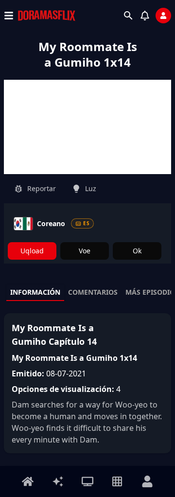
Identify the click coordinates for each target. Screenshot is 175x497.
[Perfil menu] (147, 481)
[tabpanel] (87, 383)
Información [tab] (35, 292)
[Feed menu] (58, 481)
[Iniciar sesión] (163, 15)
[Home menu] (28, 481)
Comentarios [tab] (93, 292)
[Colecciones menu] (117, 481)
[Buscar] (128, 15)
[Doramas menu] (87, 481)
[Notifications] (145, 15)
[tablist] (87, 292)
